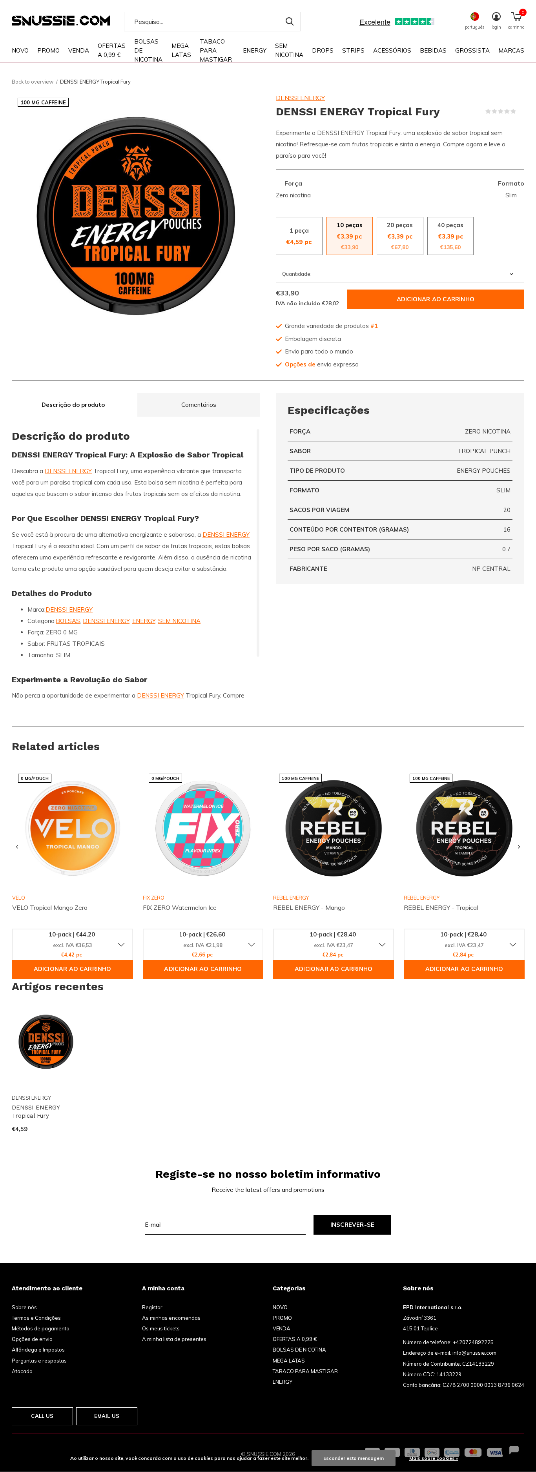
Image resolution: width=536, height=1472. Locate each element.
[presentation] (17, 847)
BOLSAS (68, 621)
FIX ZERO (153, 897)
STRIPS (353, 50)
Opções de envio (32, 1339)
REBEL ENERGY (291, 897)
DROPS (323, 50)
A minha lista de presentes (174, 1339)
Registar (152, 1307)
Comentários (198, 404)
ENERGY (254, 50)
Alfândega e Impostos (38, 1349)
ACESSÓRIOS (392, 50)
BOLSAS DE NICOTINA (148, 50)
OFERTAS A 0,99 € (112, 50)
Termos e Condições (36, 1318)
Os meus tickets (161, 1328)
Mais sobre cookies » (433, 1458)
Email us (106, 1416)
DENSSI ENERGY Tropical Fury (36, 1111)
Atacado (22, 1371)
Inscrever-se (352, 1224)
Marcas (511, 50)
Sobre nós (24, 1307)
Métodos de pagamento (40, 1328)
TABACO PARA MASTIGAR (216, 50)
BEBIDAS (433, 50)
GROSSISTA (472, 50)
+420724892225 (473, 1342)
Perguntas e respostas (39, 1360)
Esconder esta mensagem (353, 1458)
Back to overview (32, 81)
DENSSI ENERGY (300, 98)
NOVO (20, 50)
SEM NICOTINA (289, 50)
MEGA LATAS (181, 50)
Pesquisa (290, 21)
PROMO (48, 50)
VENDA (78, 50)
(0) (521, 111)
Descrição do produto (73, 404)
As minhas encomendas (171, 1318)
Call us (42, 1416)
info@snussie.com (474, 1353)
